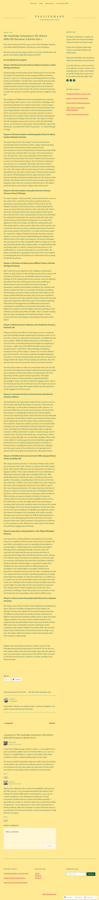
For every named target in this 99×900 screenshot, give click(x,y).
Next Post (52, 723)
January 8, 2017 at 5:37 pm (14, 784)
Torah (49, 692)
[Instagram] (74, 80)
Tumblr (37, 873)
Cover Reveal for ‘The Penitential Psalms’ (78, 103)
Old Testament (22, 692)
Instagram (38, 878)
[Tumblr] (67, 80)
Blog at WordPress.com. (49, 894)
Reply (6, 777)
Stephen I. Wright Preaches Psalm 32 (77, 98)
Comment (49, 846)
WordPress (38, 876)
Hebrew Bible (14, 692)
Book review (7, 692)
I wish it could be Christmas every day (77, 114)
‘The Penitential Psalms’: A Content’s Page (78, 94)
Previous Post (9, 723)
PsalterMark (50, 16)
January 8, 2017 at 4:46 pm (14, 744)
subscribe (91, 874)
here (47, 47)
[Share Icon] (71, 80)
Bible (29, 692)
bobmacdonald (12, 742)
